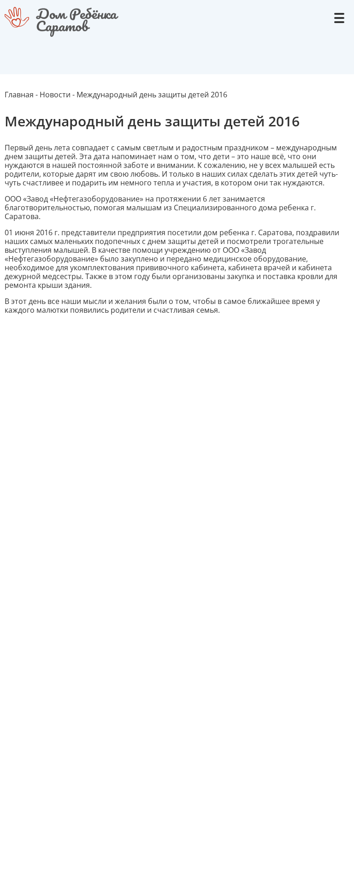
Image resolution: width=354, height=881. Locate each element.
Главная (19, 94)
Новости (55, 94)
